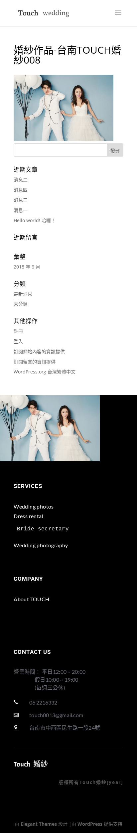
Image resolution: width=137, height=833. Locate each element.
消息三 (21, 200)
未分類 (21, 304)
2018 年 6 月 (27, 267)
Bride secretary (43, 529)
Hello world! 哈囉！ (35, 220)
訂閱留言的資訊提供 (35, 362)
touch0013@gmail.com (56, 715)
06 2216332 (43, 702)
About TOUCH (31, 599)
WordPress (89, 824)
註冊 (18, 331)
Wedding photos (34, 506)
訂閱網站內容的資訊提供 (39, 351)
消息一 (21, 210)
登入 (18, 341)
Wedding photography (41, 545)
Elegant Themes (39, 824)
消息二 (21, 179)
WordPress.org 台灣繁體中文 (44, 371)
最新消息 (23, 294)
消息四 (21, 190)
